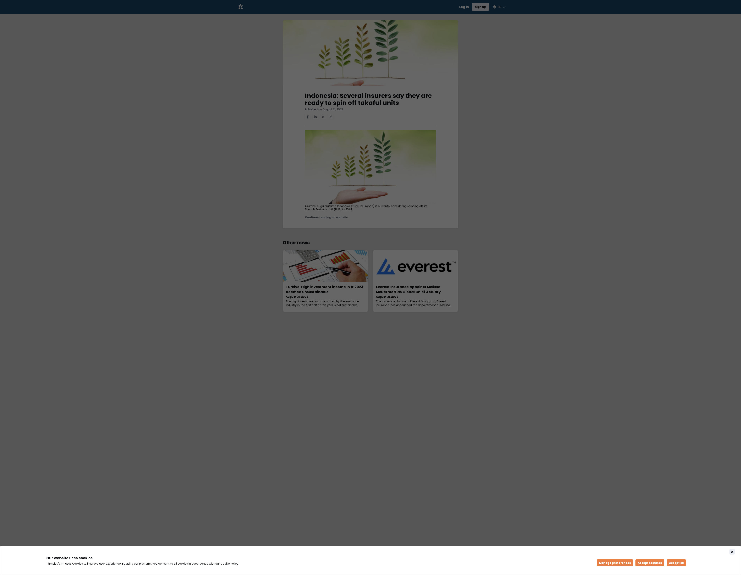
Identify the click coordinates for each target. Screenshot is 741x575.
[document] (370, 560)
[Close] (732, 552)
